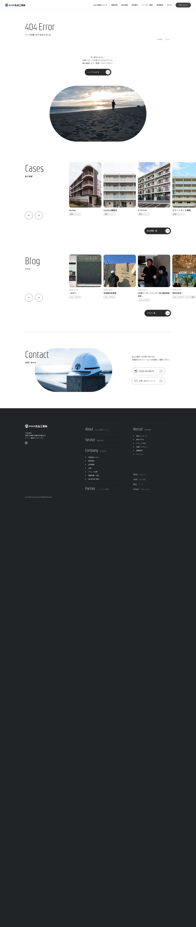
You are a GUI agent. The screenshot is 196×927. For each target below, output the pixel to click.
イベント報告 (190, 297)
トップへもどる (93, 72)
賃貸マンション (75, 214)
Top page (160, 39)
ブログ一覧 (151, 313)
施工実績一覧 (152, 231)
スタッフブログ (75, 297)
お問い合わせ (183, 5)
